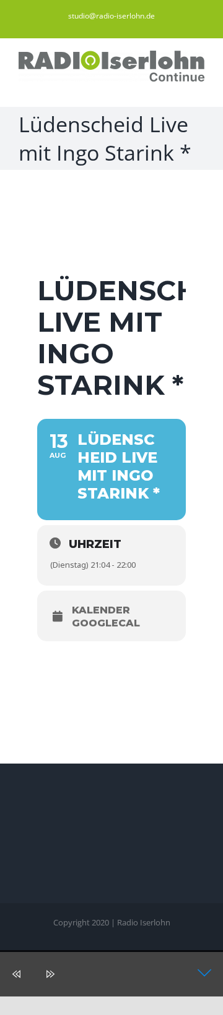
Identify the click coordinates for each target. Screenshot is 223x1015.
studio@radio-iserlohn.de (111, 16)
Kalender (101, 610)
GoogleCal (106, 623)
